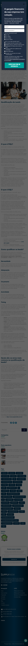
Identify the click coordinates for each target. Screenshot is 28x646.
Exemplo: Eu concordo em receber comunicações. (13, 54)
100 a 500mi (8, 38)
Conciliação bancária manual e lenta (13, 43)
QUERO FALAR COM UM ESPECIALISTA (14, 65)
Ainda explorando (9, 51)
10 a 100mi (7, 36)
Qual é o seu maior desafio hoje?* (12, 41)
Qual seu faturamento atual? (10, 33)
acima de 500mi (9, 39)
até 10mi (7, 34)
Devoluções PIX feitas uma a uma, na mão (13, 46)
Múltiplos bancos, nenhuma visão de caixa (14, 44)
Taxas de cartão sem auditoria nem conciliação (13, 49)
